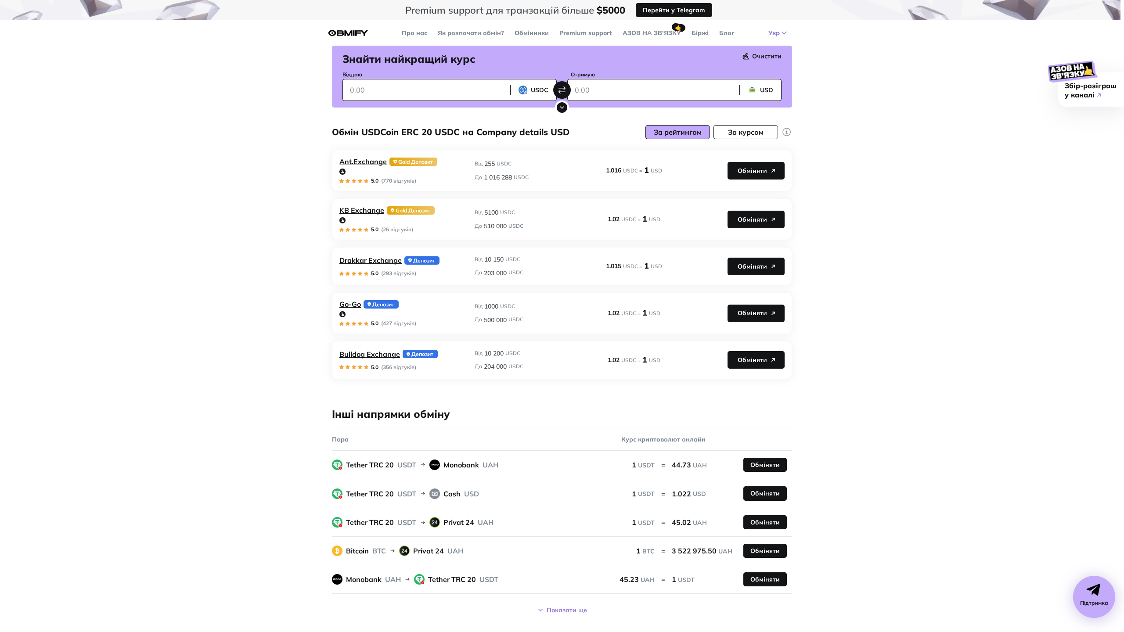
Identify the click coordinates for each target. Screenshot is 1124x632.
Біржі (700, 33)
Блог (727, 33)
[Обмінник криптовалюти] (348, 33)
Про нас (414, 33)
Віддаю (352, 74)
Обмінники (532, 33)
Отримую (583, 74)
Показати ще (567, 610)
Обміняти (752, 171)
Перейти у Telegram (674, 10)
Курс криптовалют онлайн (663, 439)
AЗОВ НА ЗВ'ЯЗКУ (652, 33)
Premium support (585, 33)
